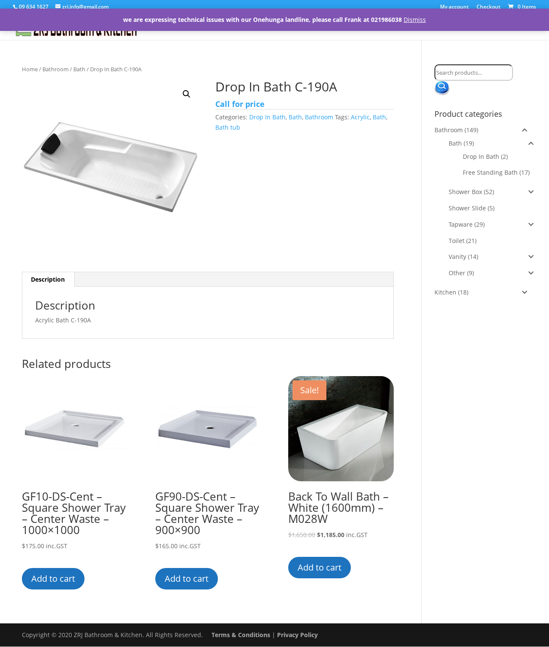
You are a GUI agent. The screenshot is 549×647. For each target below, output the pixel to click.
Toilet (457, 241)
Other (457, 273)
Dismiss (415, 19)
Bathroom (347, 27)
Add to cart (53, 578)
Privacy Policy (297, 635)
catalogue (450, 27)
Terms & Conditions (240, 635)
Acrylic (360, 117)
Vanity (457, 256)
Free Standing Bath (490, 172)
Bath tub (227, 127)
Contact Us (498, 27)
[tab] (48, 279)
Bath (79, 69)
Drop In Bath (267, 117)
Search (445, 89)
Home (306, 27)
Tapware (461, 224)
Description (48, 279)
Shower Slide (467, 208)
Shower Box (465, 192)
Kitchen (399, 27)
